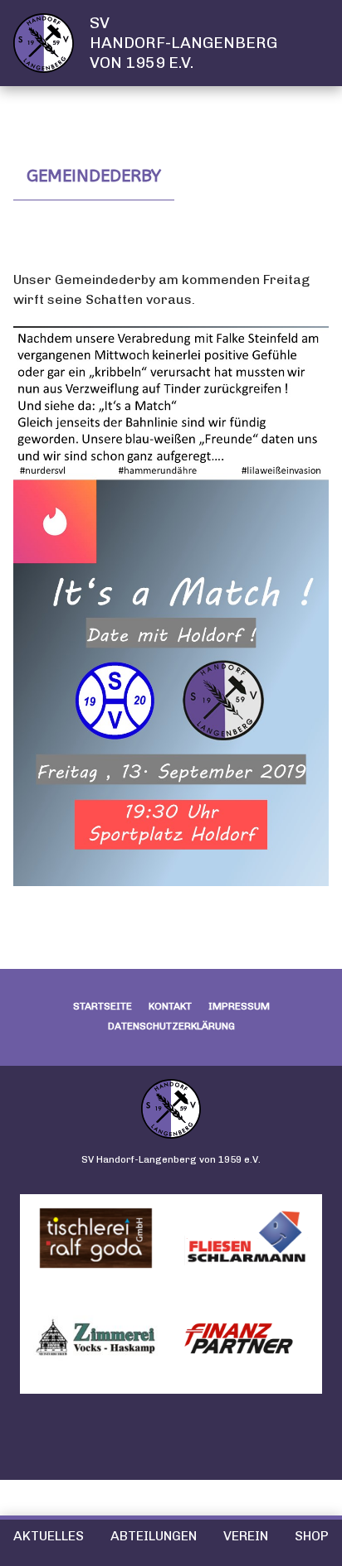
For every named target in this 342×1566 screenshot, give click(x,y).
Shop (312, 1536)
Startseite (102, 1006)
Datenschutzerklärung (171, 1026)
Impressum (239, 1006)
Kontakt (170, 1006)
